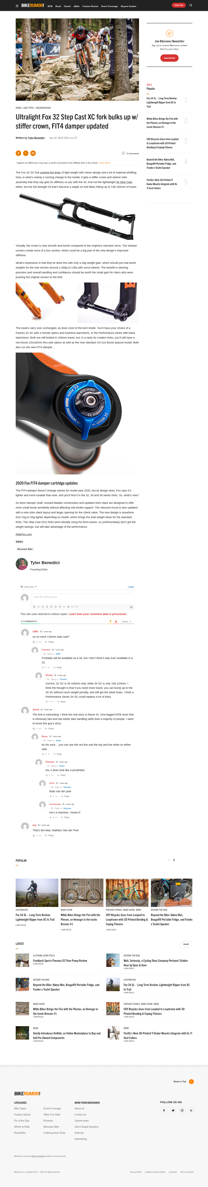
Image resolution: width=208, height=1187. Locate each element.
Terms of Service (187, 1172)
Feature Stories (90, 6)
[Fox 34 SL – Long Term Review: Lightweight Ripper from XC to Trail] (37, 893)
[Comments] (124, 153)
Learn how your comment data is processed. (98, 614)
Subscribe (178, 5)
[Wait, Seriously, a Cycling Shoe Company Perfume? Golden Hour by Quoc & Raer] (113, 960)
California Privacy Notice (155, 1172)
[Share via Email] (33, 153)
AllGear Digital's (38, 1156)
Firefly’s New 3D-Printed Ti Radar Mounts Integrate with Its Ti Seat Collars (162, 184)
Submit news (82, 1120)
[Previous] (169, 860)
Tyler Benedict (36, 138)
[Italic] (38, 607)
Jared (58, 740)
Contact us (80, 1114)
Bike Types (20, 1108)
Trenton (63, 679)
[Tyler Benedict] (22, 565)
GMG (58, 654)
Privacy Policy (136, 1172)
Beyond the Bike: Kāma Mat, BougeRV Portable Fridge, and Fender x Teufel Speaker (161, 163)
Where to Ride (22, 1126)
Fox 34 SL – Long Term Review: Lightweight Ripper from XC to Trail (162, 102)
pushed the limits (50, 172)
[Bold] (34, 607)
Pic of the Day (21, 1120)
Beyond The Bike (159, 909)
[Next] (173, 860)
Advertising (81, 1139)
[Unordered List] (55, 607)
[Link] (68, 607)
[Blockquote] (60, 607)
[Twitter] (172, 1110)
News (138, 909)
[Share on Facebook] (18, 153)
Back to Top (180, 1081)
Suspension (22, 909)
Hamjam (67, 787)
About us (79, 1108)
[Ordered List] (51, 607)
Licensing (173, 1172)
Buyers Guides (128, 6)
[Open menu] (17, 6)
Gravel (67, 6)
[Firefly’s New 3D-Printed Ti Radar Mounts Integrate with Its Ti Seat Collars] (113, 1033)
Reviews (48, 1120)
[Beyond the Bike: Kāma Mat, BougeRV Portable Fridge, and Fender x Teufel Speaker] (172, 893)
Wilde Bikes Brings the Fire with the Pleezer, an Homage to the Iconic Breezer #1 (162, 123)
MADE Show (66, 909)
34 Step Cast (124, 182)
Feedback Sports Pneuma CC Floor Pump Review (60, 960)
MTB (50, 6)
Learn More (104, 163)
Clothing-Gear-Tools (44, 955)
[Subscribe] (191, 1110)
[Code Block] (64, 607)
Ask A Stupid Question (87, 1126)
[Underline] (43, 607)
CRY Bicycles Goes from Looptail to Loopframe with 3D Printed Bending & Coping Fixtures (163, 143)
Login (130, 587)
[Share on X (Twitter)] (25, 153)
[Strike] (47, 607)
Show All (186, 944)
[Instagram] (181, 1110)
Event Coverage (109, 6)
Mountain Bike (25, 549)
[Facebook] (163, 1110)
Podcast (79, 1133)
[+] (76, 606)
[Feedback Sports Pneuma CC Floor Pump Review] (22, 960)
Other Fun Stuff (52, 1114)
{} (72, 606)
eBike (76, 6)
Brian (62, 766)
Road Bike (20, 1133)
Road (58, 6)
